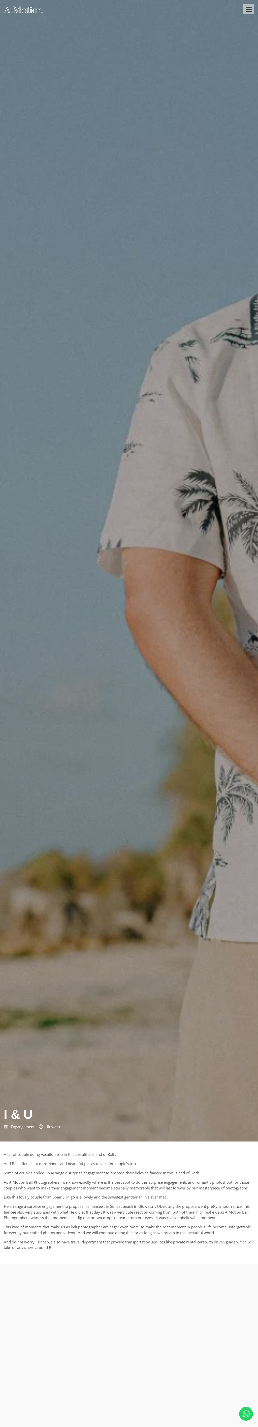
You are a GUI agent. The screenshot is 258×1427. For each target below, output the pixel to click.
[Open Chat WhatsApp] (246, 1414)
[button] (248, 9)
